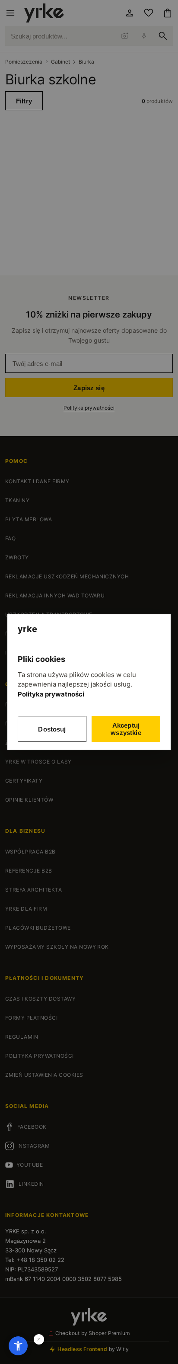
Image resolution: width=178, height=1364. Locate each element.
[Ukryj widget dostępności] (39, 1339)
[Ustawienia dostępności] (18, 1345)
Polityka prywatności (51, 694)
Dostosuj (52, 729)
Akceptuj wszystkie (126, 729)
